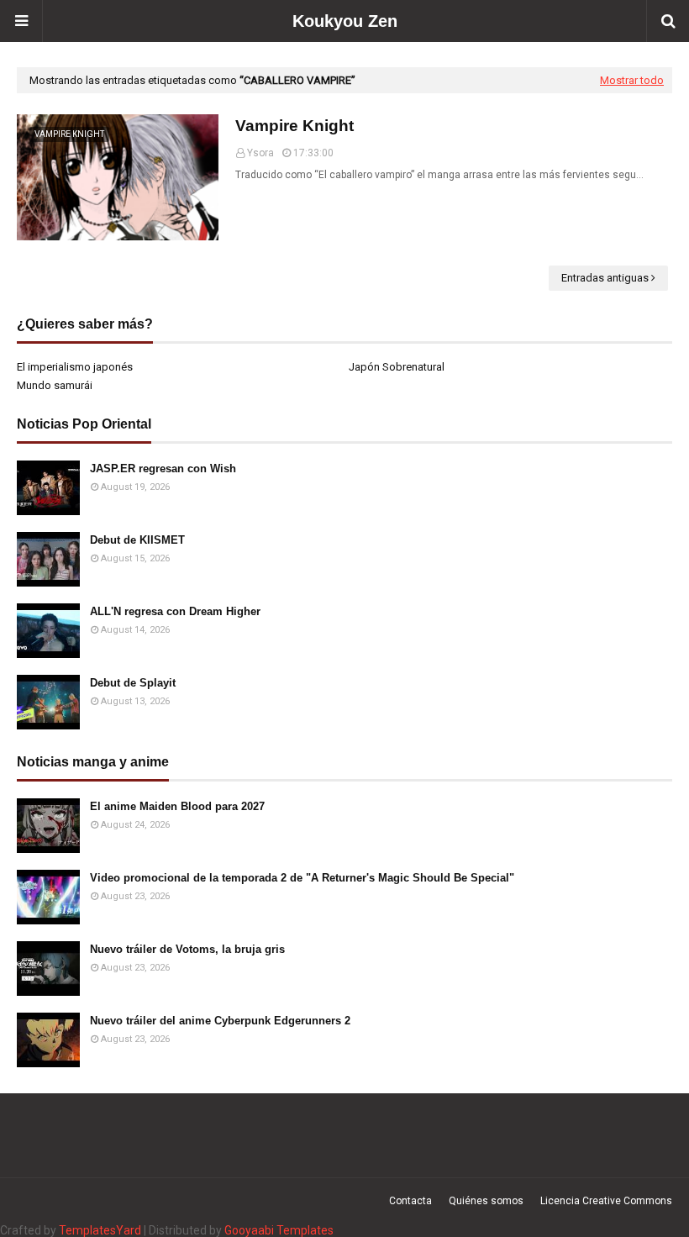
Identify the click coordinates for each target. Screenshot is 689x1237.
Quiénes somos (486, 1201)
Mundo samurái (54, 385)
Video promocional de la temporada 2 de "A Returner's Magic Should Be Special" (302, 877)
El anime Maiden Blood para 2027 (177, 806)
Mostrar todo (632, 80)
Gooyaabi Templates (279, 1230)
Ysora (260, 153)
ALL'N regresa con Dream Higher (175, 611)
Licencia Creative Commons (606, 1201)
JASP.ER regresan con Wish (163, 468)
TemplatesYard (100, 1230)
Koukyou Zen (344, 21)
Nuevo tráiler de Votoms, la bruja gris (187, 949)
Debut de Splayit (133, 682)
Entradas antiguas (605, 277)
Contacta (410, 1201)
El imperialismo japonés (75, 367)
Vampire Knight (294, 125)
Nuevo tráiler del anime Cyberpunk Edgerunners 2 (220, 1020)
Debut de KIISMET (137, 540)
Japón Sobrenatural (396, 367)
